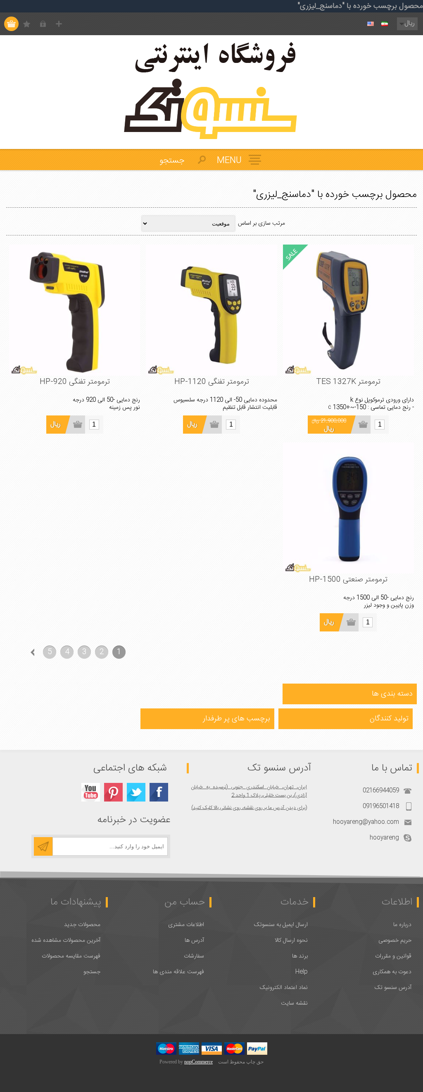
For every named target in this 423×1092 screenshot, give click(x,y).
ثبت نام (59, 24)
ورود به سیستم (43, 24)
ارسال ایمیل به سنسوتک (281, 925)
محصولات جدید (82, 925)
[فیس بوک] (159, 792)
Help (301, 972)
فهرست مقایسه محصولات (71, 956)
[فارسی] (384, 24)
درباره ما (402, 925)
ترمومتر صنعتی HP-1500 (348, 580)
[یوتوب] (90, 792)
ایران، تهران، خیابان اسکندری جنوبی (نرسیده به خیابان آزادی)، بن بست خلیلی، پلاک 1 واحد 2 (249, 791)
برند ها (300, 956)
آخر (14, 652)
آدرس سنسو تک (393, 988)
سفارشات (194, 956)
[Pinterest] (113, 792)
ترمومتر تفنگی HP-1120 (211, 382)
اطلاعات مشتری (186, 925)
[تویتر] (136, 792)
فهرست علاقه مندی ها (178, 972)
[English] (370, 24)
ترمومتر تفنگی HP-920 (75, 382)
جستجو (91, 972)
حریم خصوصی (394, 941)
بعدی (32, 652)
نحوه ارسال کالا (291, 941)
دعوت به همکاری (392, 972)
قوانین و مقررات (393, 956)
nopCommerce (198, 1062)
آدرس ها (194, 941)
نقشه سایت (294, 1003)
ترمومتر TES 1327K (348, 382)
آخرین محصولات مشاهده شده (65, 941)
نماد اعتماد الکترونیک (284, 988)
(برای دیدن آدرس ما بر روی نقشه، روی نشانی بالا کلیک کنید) (249, 808)
